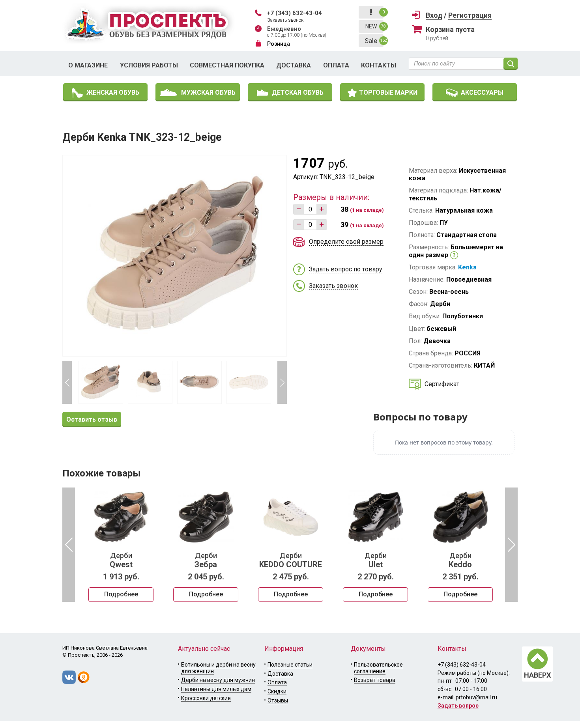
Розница (278, 44)
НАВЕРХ (537, 675)
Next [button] (282, 382)
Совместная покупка (227, 65)
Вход (434, 15)
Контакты (378, 65)
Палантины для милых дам (216, 689)
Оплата (336, 65)
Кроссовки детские (206, 698)
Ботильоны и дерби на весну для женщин (218, 667)
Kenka (467, 267)
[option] (121, 545)
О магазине (88, 65)
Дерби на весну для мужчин (218, 680)
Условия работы (149, 65)
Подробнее (121, 594)
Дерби (121, 560)
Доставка (293, 65)
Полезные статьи (290, 664)
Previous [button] (67, 382)
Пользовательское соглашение (378, 667)
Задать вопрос (458, 705)
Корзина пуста (450, 29)
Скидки (277, 691)
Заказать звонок (285, 20)
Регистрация (470, 15)
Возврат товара (374, 680)
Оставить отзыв (91, 419)
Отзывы (278, 700)
